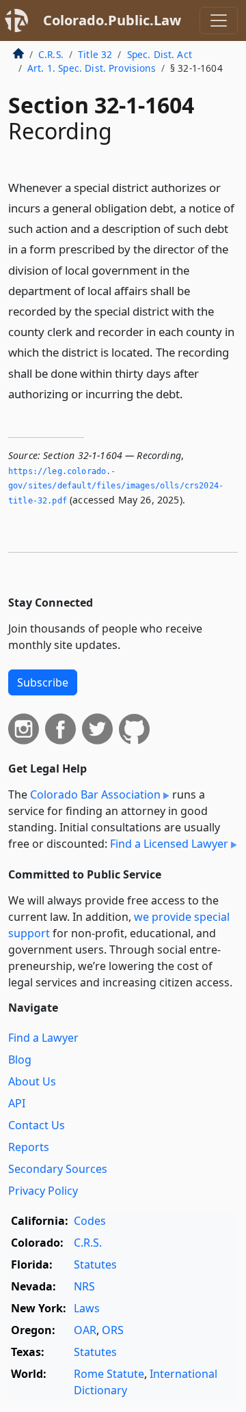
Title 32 (95, 54)
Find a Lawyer (43, 1037)
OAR (85, 1330)
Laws (87, 1308)
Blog (19, 1059)
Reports (28, 1146)
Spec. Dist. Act (159, 54)
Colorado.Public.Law (112, 20)
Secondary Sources (57, 1168)
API (16, 1103)
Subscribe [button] (42, 682)
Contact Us (36, 1125)
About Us (32, 1081)
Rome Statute (109, 1373)
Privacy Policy (43, 1190)
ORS (113, 1330)
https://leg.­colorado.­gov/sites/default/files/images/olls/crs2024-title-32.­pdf (115, 486)
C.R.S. (51, 54)
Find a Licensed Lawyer (169, 843)
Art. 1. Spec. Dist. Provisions (91, 67)
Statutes (95, 1264)
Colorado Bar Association (95, 794)
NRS (84, 1286)
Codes (90, 1220)
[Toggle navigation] (219, 20)
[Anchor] (190, 393)
